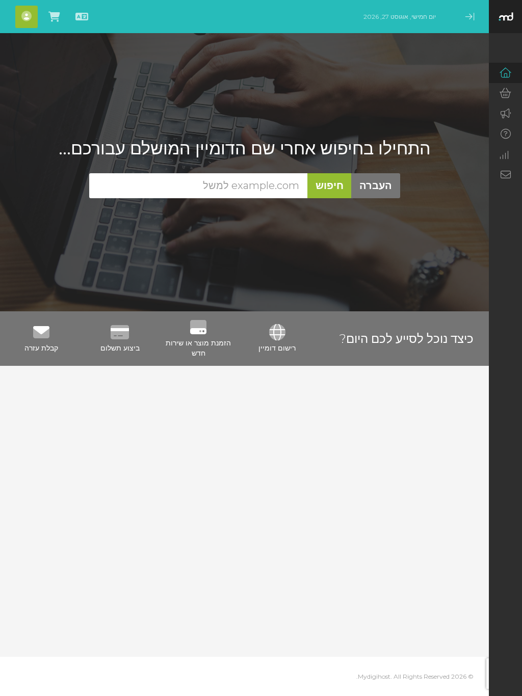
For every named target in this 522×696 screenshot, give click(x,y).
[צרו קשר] (505, 175)
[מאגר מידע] (505, 134)
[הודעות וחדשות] (505, 113)
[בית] (505, 73)
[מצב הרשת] (505, 154)
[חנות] (505, 93)
